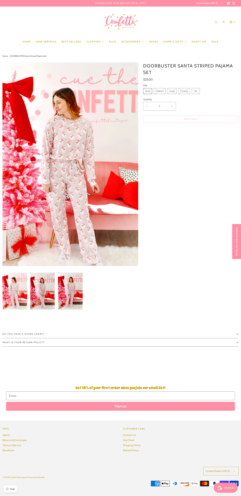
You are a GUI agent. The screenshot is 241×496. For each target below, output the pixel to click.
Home (27, 41)
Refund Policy (131, 450)
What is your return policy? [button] (23, 342)
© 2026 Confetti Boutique (14, 477)
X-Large (184, 91)
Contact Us (129, 435)
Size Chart (129, 440)
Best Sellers (71, 41)
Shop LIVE (199, 41)
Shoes (154, 41)
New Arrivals (46, 41)
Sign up (120, 406)
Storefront (8, 450)
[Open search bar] (216, 22)
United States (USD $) (207, 3)
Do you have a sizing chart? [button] (23, 333)
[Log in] (224, 22)
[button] (14, 291)
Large (172, 91)
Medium (160, 91)
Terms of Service (11, 445)
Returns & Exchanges (14, 440)
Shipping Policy (132, 445)
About (6, 435)
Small (147, 91)
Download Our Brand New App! (120, 3)
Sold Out (191, 119)
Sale (214, 41)
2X (195, 91)
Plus (112, 41)
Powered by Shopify (36, 477)
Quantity (147, 99)
